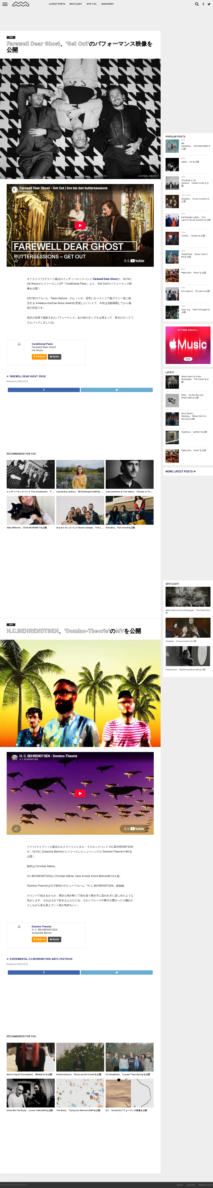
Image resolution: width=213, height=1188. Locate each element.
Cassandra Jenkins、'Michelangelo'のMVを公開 (80, 492)
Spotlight (76, 4)
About (180, 1185)
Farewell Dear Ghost (105, 279)
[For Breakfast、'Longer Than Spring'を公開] (130, 1071)
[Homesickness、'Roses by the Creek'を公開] (80, 1071)
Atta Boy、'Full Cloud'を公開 (120, 528)
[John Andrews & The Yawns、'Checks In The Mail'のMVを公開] (130, 488)
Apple (55, 356)
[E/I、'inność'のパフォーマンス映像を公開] (130, 1106)
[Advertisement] (106, 18)
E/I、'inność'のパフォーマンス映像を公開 (126, 1110)
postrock (66, 959)
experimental (19, 959)
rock (42, 376)
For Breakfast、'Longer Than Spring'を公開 (128, 1074)
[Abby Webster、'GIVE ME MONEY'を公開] (31, 524)
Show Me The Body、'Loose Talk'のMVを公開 (30, 1110)
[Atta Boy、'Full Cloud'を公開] (130, 524)
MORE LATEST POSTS (179, 471)
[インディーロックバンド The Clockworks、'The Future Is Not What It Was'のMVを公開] (31, 488)
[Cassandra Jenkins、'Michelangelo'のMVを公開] (80, 488)
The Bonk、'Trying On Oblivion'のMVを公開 (78, 1110)
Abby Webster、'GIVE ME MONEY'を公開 (27, 528)
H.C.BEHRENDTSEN (40, 959)
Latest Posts (57, 4)
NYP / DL (92, 4)
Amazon (40, 356)
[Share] (44, 389)
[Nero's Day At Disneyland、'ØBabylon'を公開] (31, 1071)
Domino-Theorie (41, 926)
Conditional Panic (42, 344)
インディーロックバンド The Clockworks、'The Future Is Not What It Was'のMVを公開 (50, 492)
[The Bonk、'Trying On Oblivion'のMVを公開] (80, 1106)
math (55, 959)
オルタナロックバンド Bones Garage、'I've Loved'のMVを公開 (87, 528)
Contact (191, 1185)
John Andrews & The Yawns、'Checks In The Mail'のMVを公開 (137, 492)
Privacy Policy (206, 1185)
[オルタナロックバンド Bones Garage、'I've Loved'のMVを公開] (80, 524)
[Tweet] (117, 389)
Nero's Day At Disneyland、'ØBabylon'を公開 (29, 1074)
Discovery (107, 4)
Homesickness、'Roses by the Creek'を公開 (78, 1074)
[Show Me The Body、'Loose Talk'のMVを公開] (31, 1106)
